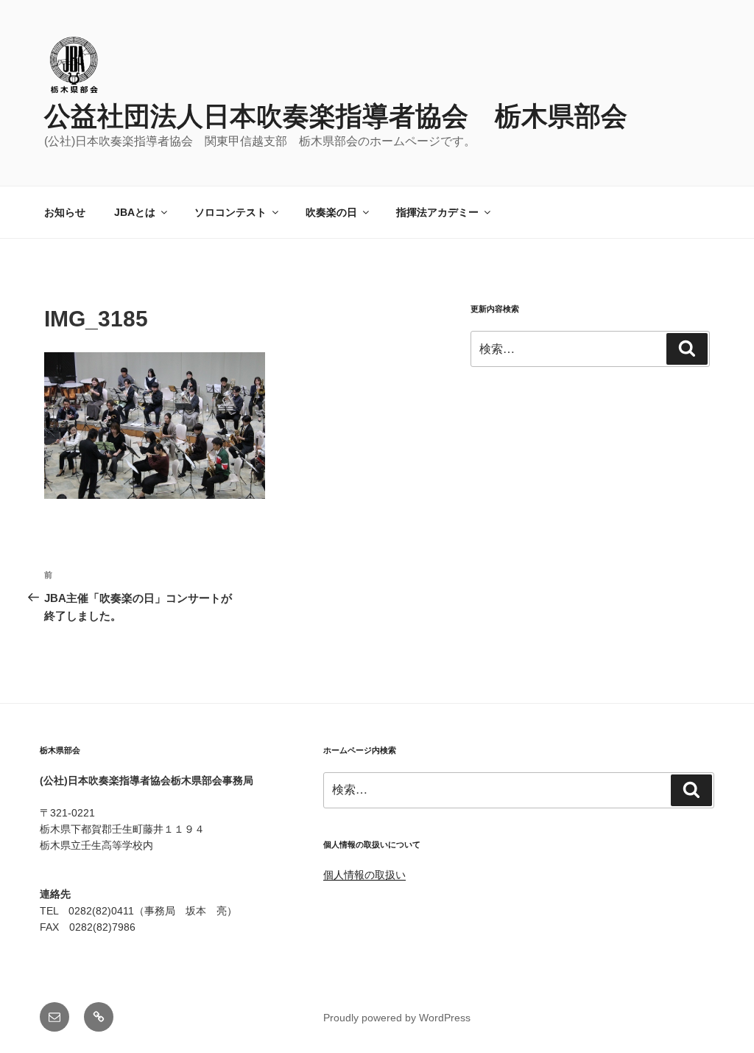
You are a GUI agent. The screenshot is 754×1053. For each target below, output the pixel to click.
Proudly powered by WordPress (397, 1018)
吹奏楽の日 (331, 212)
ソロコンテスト (230, 212)
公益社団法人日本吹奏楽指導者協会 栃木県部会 (335, 116)
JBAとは (134, 212)
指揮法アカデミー (437, 212)
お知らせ (64, 212)
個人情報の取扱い (364, 875)
